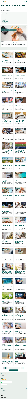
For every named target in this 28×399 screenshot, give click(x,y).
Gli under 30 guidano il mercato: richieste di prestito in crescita (7, 331)
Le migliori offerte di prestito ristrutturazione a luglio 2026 (6, 121)
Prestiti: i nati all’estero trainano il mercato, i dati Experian (7, 241)
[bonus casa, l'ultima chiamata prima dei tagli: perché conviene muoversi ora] (7, 100)
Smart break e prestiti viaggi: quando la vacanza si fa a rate (19, 180)
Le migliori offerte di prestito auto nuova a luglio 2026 (20, 166)
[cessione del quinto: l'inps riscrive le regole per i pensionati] (7, 145)
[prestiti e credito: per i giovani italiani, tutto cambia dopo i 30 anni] (7, 266)
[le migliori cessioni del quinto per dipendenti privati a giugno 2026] (20, 251)
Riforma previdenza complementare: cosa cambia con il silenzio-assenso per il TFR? (7, 346)
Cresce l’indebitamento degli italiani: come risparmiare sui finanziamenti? (19, 241)
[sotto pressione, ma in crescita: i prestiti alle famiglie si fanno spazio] (7, 355)
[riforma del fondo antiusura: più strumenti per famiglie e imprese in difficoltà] (20, 220)
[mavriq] (2, 395)
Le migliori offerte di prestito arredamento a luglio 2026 (6, 226)
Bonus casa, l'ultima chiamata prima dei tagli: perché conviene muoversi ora (7, 106)
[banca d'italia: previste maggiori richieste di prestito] (20, 85)
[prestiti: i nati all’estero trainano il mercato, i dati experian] (7, 235)
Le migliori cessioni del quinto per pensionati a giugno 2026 (20, 331)
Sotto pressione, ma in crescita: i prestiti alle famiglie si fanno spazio (7, 361)
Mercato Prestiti (4, 19)
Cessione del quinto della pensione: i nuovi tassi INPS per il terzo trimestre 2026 (7, 181)
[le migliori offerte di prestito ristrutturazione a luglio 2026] (7, 115)
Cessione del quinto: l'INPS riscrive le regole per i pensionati (7, 151)
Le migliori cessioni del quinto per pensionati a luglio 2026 (20, 196)
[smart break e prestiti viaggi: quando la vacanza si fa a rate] (20, 175)
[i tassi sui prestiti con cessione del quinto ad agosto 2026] (7, 70)
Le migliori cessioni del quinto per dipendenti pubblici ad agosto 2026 (11, 42)
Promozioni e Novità (4, 23)
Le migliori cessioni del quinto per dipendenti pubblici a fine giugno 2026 (7, 257)
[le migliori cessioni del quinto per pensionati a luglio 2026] (20, 190)
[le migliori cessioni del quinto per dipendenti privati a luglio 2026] (20, 131)
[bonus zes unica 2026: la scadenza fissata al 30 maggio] (20, 340)
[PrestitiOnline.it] (4, 374)
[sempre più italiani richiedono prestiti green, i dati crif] (7, 295)
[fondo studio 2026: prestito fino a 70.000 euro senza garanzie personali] (20, 115)
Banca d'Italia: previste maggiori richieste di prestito (19, 90)
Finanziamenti (3, 18)
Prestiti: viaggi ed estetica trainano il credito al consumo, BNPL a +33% (7, 136)
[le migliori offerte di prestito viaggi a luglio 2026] (7, 160)
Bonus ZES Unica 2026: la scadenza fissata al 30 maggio (20, 346)
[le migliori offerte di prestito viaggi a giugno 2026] (7, 281)
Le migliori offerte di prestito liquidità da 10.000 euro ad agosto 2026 (7, 60)
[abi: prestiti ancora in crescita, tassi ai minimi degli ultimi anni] (20, 70)
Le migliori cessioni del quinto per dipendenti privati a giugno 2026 (20, 256)
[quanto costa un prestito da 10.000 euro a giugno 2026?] (20, 281)
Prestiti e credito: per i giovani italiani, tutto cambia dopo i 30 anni (7, 272)
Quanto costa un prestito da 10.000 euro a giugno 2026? (20, 286)
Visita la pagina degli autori (13, 370)
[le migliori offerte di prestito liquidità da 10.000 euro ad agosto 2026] (7, 55)
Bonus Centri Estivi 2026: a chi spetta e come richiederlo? (19, 151)
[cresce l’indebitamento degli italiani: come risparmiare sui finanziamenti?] (20, 235)
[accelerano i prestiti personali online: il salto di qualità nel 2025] (20, 205)
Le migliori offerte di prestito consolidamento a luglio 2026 (19, 105)
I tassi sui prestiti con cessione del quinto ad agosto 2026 (7, 75)
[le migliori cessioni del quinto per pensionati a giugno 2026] (20, 326)
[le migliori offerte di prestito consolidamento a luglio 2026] (20, 100)
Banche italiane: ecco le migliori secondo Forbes (19, 301)
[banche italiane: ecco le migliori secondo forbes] (20, 295)
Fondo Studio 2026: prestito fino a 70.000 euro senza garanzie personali (20, 121)
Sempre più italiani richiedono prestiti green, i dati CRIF (6, 301)
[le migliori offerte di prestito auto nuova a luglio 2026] (20, 160)
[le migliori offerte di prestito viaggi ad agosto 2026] (20, 55)
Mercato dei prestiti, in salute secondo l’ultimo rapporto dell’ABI (20, 316)
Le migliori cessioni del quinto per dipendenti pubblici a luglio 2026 (7, 196)
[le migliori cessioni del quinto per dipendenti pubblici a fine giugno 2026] (7, 251)
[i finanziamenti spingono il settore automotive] (20, 355)
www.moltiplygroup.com (3, 397)
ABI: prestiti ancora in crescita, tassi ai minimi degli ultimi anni (20, 75)
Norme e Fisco (3, 20)
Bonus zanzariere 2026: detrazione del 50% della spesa (20, 272)
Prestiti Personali (4, 22)
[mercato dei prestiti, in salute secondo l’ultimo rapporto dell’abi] (20, 310)
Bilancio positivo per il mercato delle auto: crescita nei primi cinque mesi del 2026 (7, 316)
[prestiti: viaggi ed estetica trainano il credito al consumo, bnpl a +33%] (7, 131)
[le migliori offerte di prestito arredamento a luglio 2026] (7, 220)
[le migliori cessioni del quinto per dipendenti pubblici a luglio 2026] (7, 190)
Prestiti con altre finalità (5, 21)
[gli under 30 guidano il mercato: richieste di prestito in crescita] (7, 326)
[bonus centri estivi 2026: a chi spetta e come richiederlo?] (20, 145)
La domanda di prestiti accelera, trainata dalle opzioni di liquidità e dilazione (7, 90)
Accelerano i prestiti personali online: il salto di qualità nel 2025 (20, 210)
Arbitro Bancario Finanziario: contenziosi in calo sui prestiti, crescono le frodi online (6, 211)
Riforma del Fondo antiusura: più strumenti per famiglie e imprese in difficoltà (20, 226)
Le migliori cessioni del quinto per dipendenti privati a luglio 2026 (20, 136)
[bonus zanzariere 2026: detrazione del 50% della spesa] (20, 266)
